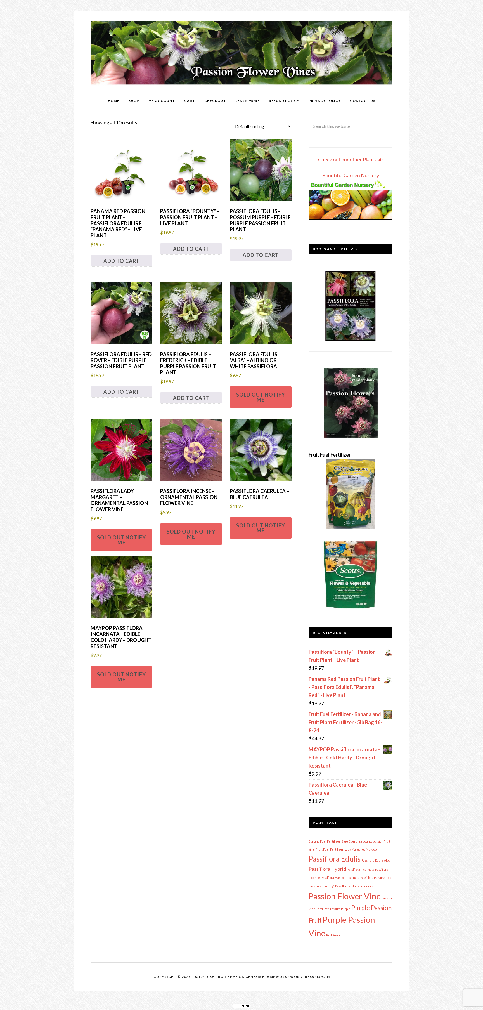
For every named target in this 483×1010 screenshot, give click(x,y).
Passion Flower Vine (345, 896)
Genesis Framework (266, 976)
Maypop (371, 849)
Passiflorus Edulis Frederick (354, 886)
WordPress (302, 976)
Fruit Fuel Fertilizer (330, 849)
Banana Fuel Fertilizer (324, 841)
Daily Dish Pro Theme (215, 976)
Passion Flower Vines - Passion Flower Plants (241, 52)
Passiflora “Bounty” (321, 886)
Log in (323, 976)
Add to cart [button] (121, 261)
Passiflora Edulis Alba (375, 860)
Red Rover (333, 935)
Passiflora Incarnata (360, 869)
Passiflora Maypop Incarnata (340, 877)
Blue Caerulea (351, 841)
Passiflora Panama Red (375, 877)
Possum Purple (340, 909)
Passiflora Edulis (335, 858)
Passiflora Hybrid (327, 869)
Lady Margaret (354, 849)
